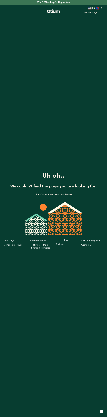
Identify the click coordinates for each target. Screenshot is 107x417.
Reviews (59, 244)
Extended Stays (38, 241)
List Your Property (90, 241)
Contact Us (87, 245)
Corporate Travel (13, 245)
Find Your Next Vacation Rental (54, 194)
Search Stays (90, 13)
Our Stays (9, 241)
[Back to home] (53, 11)
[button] (7, 11)
